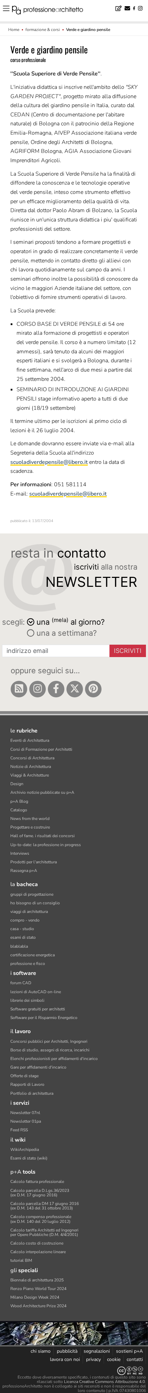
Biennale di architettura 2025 (37, 1280)
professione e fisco (27, 963)
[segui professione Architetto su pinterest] (93, 689)
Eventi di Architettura (29, 740)
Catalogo (18, 810)
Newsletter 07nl (25, 1112)
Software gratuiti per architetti (37, 1009)
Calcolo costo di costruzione (36, 1243)
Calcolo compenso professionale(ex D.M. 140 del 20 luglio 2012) (40, 1219)
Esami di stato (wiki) (28, 1158)
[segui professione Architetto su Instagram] (37, 689)
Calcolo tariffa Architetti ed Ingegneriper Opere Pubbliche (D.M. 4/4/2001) (44, 1232)
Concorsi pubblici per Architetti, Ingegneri (48, 1041)
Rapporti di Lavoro (27, 1084)
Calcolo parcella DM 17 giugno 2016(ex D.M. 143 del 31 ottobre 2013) (44, 1206)
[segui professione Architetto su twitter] (74, 689)
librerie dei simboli (27, 1000)
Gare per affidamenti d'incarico (38, 1067)
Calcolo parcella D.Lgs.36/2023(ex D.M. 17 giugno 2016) (39, 1193)
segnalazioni (97, 1351)
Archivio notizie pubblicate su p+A (42, 792)
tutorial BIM (21, 1260)
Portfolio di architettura (31, 1093)
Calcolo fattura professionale (37, 1181)
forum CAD (20, 983)
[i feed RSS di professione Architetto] (19, 689)
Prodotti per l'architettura (33, 862)
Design (16, 784)
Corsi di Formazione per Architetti (41, 749)
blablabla (19, 946)
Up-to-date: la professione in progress (45, 845)
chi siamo (41, 1351)
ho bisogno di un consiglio (35, 903)
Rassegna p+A (23, 870)
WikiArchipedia (24, 1149)
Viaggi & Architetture (29, 775)
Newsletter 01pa (25, 1121)
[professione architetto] (51, 11)
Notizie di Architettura (30, 766)
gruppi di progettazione (31, 894)
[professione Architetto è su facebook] (56, 689)
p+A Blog (19, 801)
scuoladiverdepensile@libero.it (49, 462)
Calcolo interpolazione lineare (38, 1252)
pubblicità (67, 1351)
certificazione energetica (32, 955)
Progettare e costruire (30, 827)
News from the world (30, 818)
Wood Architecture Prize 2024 (38, 1306)
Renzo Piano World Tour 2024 (38, 1288)
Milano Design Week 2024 (34, 1297)
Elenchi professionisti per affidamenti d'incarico (54, 1058)
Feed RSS (19, 1130)
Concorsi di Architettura (32, 758)
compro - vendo (25, 920)
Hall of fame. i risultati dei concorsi (42, 836)
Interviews (19, 853)
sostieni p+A (129, 1351)
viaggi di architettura (29, 911)
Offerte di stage (24, 1076)
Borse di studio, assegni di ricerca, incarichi (49, 1050)
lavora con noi (65, 1359)
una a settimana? (65, 632)
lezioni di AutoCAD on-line (35, 992)
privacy (93, 1359)
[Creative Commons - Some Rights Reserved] (74, 1370)
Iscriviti (127, 650)
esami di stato (23, 937)
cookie (113, 1359)
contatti (135, 1359)
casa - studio (22, 929)
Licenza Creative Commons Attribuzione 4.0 (104, 1381)
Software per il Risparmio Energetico (43, 1017)
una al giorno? (70, 621)
